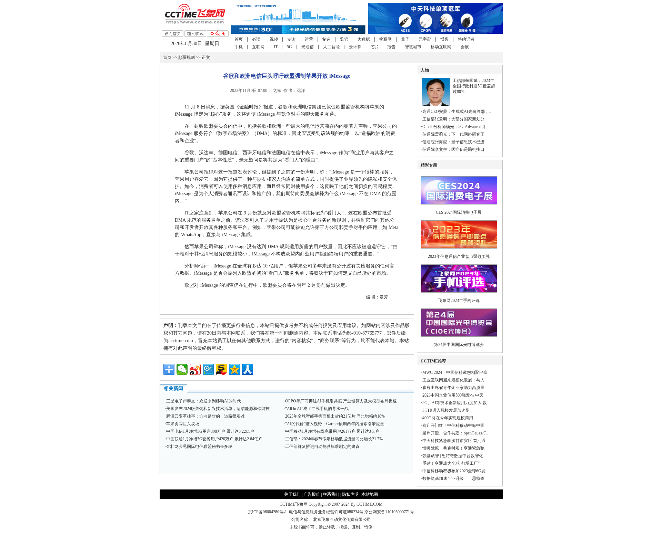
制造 (326, 39)
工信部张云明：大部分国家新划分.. (454, 119)
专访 (291, 39)
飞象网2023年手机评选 (459, 300)
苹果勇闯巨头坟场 (182, 423)
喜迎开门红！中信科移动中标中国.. (454, 425)
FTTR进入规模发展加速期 (446, 410)
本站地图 (369, 494)
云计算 (355, 46)
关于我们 (292, 494)
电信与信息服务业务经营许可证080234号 (326, 511)
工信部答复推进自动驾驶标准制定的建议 (322, 446)
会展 (465, 46)
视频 (274, 39)
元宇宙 (425, 39)
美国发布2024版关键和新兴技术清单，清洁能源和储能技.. (219, 408)
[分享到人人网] (247, 369)
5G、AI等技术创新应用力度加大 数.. (455, 402)
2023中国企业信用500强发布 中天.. (453, 395)
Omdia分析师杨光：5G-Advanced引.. (455, 126)
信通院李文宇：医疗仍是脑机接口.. (454, 149)
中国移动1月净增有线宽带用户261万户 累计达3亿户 (332, 431)
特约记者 (466, 39)
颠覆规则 (186, 57)
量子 (405, 39)
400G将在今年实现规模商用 (447, 418)
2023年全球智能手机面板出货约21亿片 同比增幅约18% (335, 416)
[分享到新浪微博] (195, 369)
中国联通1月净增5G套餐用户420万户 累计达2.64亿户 (214, 439)
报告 (391, 46)
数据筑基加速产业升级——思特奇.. (454, 478)
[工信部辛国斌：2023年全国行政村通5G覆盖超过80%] (436, 104)
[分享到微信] (182, 369)
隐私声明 (350, 494)
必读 (256, 39)
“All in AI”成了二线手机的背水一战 (317, 408)
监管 (344, 39)
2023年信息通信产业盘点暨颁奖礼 (459, 256)
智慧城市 (413, 46)
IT (276, 46)
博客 (444, 39)
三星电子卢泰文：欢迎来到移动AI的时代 (203, 401)
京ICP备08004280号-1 (267, 511)
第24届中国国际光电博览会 (459, 344)
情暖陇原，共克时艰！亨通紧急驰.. (454, 448)
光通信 (307, 46)
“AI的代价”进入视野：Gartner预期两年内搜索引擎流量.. (335, 423)
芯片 (375, 46)
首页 (238, 39)
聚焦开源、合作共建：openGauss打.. (455, 433)
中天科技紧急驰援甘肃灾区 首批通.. (455, 440)
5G (289, 46)
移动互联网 (441, 46)
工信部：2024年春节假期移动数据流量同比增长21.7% (334, 439)
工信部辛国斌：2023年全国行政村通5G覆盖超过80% (474, 86)
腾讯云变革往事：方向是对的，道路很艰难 (205, 416)
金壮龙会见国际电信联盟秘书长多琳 (199, 446)
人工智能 (331, 46)
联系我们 (331, 494)
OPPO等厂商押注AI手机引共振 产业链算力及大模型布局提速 (341, 401)
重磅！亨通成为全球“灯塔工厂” (451, 463)
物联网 (385, 39)
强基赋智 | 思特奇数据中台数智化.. (453, 455)
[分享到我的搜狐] (221, 369)
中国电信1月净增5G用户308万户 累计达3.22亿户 (210, 431)
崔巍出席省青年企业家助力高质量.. (454, 387)
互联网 (258, 46)
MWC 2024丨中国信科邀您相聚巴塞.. (456, 372)
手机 (238, 46)
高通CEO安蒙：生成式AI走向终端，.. (456, 111)
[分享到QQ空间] (234, 369)
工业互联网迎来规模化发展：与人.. (454, 380)
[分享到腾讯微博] (208, 369)
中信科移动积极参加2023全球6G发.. (455, 471)
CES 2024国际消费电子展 (459, 212)
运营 (309, 39)
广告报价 (311, 494)
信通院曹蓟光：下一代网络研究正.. (454, 134)
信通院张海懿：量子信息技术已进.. (454, 141)
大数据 (364, 39)
